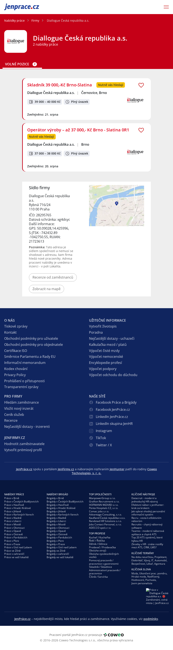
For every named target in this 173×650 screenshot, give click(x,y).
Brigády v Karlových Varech (62, 514)
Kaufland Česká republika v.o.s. (107, 518)
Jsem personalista (141, 583)
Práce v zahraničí (14, 554)
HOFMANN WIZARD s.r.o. (103, 505)
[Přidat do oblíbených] (141, 85)
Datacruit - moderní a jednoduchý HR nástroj (144, 499)
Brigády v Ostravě (57, 534)
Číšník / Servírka (98, 577)
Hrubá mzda (138, 576)
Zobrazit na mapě (46, 289)
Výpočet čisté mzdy (104, 350)
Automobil (161, 560)
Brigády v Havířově (58, 505)
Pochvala (150, 580)
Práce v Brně (11, 498)
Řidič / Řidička (97, 540)
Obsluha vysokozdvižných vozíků (104, 555)
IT (152, 560)
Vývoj (147, 560)
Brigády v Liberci (56, 521)
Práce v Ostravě (13, 534)
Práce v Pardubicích (15, 537)
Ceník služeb (14, 414)
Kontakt (10, 332)
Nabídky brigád (57, 494)
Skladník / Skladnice (100, 567)
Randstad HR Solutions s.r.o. (105, 521)
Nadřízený (153, 576)
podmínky (150, 619)
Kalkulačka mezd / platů (108, 344)
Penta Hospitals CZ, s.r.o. (103, 508)
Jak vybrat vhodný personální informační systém (148, 513)
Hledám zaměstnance (21, 402)
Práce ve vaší (16, 557)
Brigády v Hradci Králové (61, 508)
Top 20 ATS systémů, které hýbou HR (147, 539)
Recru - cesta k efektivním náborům (146, 519)
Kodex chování (15, 368)
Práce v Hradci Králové (17, 508)
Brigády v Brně (55, 498)
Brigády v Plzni (55, 541)
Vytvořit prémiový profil (23, 450)
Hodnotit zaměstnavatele (24, 443)
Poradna (96, 332)
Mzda (134, 573)
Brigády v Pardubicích (59, 537)
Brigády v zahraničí (58, 554)
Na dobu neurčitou (142, 557)
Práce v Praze (12, 544)
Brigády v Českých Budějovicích (65, 501)
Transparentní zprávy (21, 386)
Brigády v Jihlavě (56, 511)
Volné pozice (20, 64)
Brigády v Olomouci (58, 528)
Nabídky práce (14, 20)
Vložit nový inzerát (19, 408)
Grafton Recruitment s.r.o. (104, 501)
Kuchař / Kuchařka (99, 537)
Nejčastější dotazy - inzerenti (27, 426)
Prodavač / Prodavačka (102, 547)
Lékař (149, 563)
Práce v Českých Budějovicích (21, 501)
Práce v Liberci (12, 521)
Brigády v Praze (56, 544)
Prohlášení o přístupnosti (24, 381)
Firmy (35, 20)
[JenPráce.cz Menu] (165, 7)
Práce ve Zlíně (12, 550)
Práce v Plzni (11, 541)
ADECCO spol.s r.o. (100, 528)
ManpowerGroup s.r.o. (102, 498)
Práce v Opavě (12, 531)
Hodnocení (137, 580)
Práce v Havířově (14, 505)
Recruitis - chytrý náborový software (146, 526)
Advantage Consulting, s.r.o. (105, 514)
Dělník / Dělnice (98, 544)
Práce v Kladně (13, 518)
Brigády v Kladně (56, 518)
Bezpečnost (138, 563)
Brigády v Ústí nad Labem (62, 547)
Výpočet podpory (102, 368)
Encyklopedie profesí (105, 362)
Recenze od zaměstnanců (52, 277)
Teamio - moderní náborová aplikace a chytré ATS (147, 532)
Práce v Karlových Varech (19, 514)
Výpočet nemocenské (106, 356)
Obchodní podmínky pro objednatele (33, 344)
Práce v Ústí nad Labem (18, 547)
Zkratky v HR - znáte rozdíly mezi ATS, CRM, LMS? (147, 545)
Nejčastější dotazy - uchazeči (111, 338)
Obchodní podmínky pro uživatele (31, 338)
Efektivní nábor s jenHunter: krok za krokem (147, 506)
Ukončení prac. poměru (153, 573)
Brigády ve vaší (60, 557)
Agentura (159, 563)
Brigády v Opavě (56, 531)
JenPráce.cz (15, 7)
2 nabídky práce (45, 44)
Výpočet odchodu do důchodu (113, 375)
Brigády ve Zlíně (56, 550)
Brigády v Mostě (56, 524)
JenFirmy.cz (66, 469)
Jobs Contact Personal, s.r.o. (105, 524)
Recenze (11, 420)
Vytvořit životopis (103, 326)
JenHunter (117, 469)
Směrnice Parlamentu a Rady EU (29, 356)
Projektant (160, 557)
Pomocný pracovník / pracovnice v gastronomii (104, 562)
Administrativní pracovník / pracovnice (104, 571)
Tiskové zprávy (15, 326)
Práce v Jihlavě (12, 511)
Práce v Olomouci (14, 528)
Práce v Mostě (12, 524)
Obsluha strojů (97, 550)
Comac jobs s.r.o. (99, 511)
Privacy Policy (15, 375)
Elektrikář (137, 560)
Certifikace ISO (15, 350)
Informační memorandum (25, 362)
